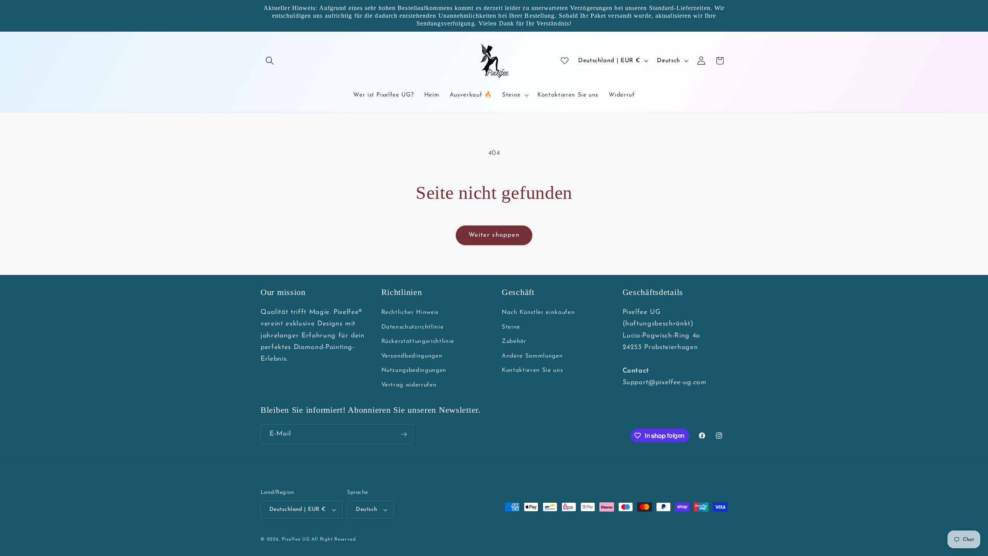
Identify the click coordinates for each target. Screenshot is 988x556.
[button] (270, 60)
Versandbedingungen (412, 356)
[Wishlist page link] (564, 60)
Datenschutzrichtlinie (412, 327)
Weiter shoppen (494, 235)
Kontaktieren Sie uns (532, 370)
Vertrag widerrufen (409, 385)
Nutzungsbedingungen (414, 370)
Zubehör (514, 341)
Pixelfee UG (296, 539)
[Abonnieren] (403, 434)
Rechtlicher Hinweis (410, 312)
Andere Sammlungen (532, 356)
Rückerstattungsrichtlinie (418, 341)
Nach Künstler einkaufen (538, 312)
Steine (511, 327)
